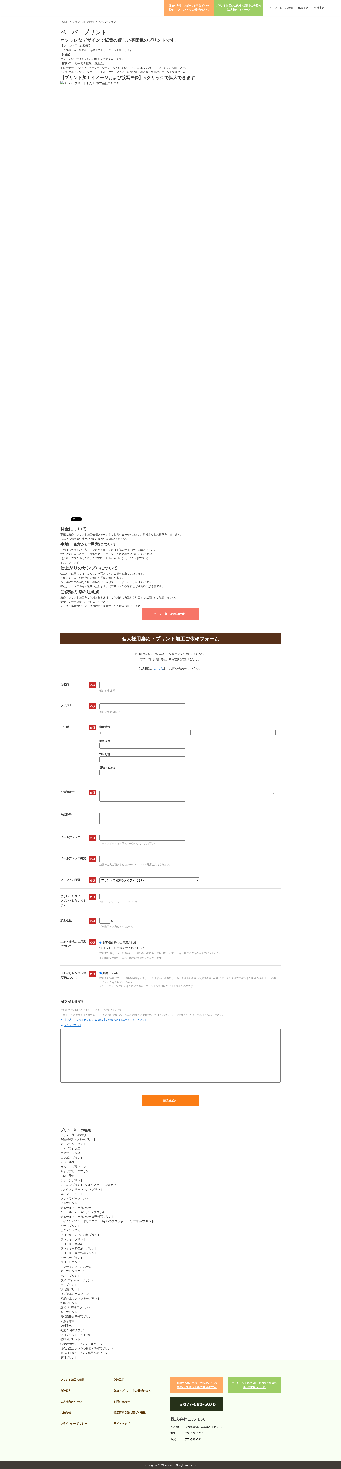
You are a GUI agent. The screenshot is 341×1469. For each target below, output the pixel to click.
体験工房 (303, 7)
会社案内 (319, 7)
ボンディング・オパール (76, 1266)
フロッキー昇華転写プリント (78, 1253)
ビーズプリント (70, 1225)
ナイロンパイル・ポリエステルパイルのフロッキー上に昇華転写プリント (107, 1221)
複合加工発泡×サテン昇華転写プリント (85, 1353)
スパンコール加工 (71, 1194)
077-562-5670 (94, 538)
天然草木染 (67, 1321)
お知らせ (65, 1412)
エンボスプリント (71, 1157)
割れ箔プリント (70, 1289)
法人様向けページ (71, 1401)
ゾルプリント (68, 1203)
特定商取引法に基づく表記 (130, 1412)
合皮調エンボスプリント (76, 1294)
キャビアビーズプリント (76, 1171)
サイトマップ (122, 1423)
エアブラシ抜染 (70, 1153)
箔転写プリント (70, 1339)
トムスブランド (69, 562)
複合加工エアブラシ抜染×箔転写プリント (86, 1348)
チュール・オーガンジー (76, 1207)
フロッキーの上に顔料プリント (80, 1235)
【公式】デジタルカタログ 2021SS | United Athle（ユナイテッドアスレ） (105, 558)
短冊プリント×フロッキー (77, 1335)
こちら (158, 668)
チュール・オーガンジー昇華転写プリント (87, 1216)
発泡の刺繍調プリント (74, 1330)
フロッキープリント (73, 1239)
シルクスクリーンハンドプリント (81, 1189)
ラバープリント (70, 1275)
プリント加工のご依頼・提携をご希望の (238, 7)
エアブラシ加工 (70, 1148)
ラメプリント (68, 1285)
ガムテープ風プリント (74, 1166)
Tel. (197, 1404)
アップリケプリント (73, 1144)
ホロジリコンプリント (74, 1262)
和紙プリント (68, 1303)
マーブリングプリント (74, 1271)
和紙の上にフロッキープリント (80, 1298)
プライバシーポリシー (73, 1423)
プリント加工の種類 (281, 7)
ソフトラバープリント (74, 1198)
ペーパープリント (71, 1257)
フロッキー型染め (71, 1244)
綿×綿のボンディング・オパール (81, 1344)
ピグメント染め (70, 1230)
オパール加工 (68, 1162)
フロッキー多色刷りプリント (78, 1248)
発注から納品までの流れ (139, 597)
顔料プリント (68, 1357)
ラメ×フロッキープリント (77, 1280)
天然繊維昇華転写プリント (77, 1316)
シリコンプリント (71, 1180)
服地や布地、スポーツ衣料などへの (189, 7)
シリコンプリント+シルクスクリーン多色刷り (89, 1185)
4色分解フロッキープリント (78, 1139)
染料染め (66, 1326)
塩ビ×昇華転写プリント (75, 1307)
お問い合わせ (122, 1401)
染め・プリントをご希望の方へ (132, 1390)
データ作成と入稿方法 (97, 606)
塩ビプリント (68, 1312)
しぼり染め (67, 1176)
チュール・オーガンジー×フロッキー (84, 1212)
